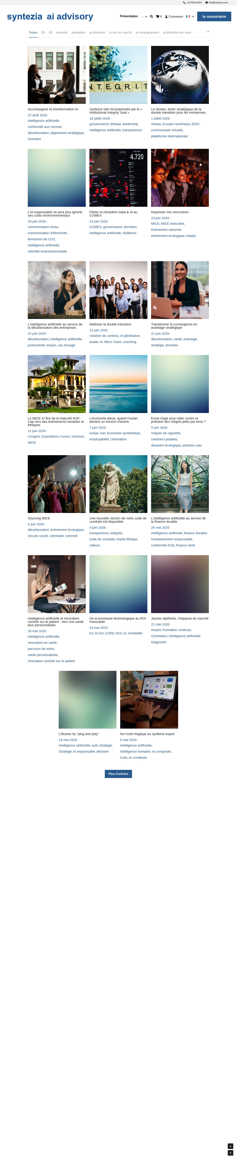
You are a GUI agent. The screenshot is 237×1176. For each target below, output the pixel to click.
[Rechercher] (151, 16)
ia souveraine (214, 16)
